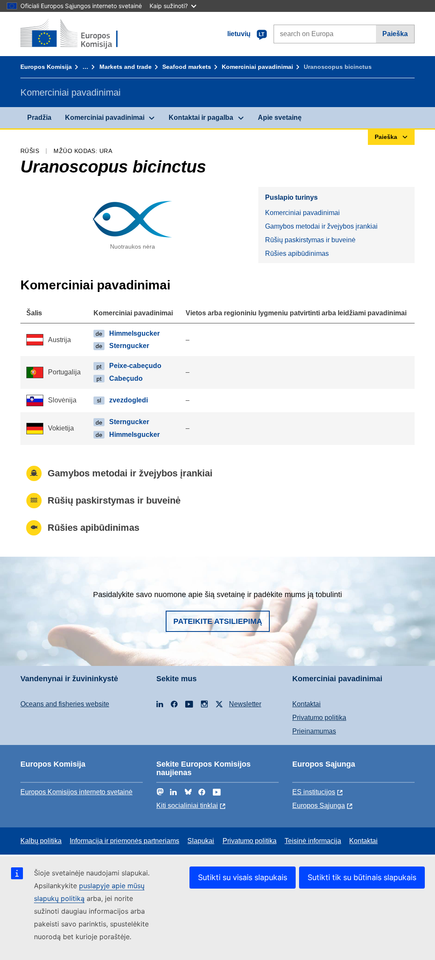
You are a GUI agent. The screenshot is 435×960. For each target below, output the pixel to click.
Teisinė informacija (313, 840)
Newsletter (245, 704)
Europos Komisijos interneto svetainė (76, 792)
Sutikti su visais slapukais (242, 877)
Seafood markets (186, 66)
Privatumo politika (319, 717)
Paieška (395, 33)
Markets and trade (125, 66)
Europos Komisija (46, 66)
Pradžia (39, 117)
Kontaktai (306, 704)
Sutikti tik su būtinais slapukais (362, 877)
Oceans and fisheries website (64, 704)
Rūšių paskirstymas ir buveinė (310, 240)
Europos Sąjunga (318, 805)
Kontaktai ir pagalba (201, 117)
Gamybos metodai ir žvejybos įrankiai (321, 226)
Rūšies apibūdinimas (297, 253)
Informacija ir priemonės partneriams (124, 840)
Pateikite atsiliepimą (217, 621)
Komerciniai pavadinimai (257, 66)
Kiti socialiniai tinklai (187, 805)
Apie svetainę (280, 117)
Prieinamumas (314, 731)
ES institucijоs (313, 792)
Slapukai (200, 840)
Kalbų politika (41, 840)
